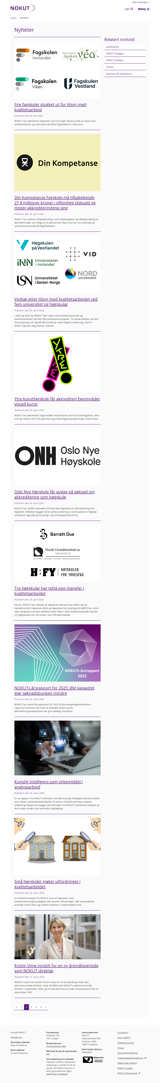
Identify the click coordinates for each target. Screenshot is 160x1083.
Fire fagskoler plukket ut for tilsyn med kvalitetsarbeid (50, 107)
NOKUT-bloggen (115, 53)
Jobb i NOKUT (124, 1037)
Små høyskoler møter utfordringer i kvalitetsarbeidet (47, 884)
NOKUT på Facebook (127, 1073)
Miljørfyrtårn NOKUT (127, 1063)
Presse (109, 66)
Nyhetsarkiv (112, 46)
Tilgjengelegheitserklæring (130, 1058)
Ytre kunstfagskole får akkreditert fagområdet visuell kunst (57, 401)
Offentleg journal (126, 1042)
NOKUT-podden (114, 60)
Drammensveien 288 (56, 1046)
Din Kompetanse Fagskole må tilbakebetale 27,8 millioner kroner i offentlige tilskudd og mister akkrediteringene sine (55, 202)
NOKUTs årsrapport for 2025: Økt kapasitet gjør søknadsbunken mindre (54, 690)
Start (13, 17)
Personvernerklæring (128, 1053)
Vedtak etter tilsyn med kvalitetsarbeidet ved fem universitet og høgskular (56, 301)
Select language (139, 2)
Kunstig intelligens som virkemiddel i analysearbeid (48, 784)
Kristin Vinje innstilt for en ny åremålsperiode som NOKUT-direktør (56, 968)
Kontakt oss (16, 1037)
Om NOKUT (123, 1032)
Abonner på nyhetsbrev (119, 73)
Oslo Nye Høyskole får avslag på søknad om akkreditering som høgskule (54, 494)
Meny (142, 9)
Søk (127, 9)
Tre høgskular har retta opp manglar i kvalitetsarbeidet (49, 590)
